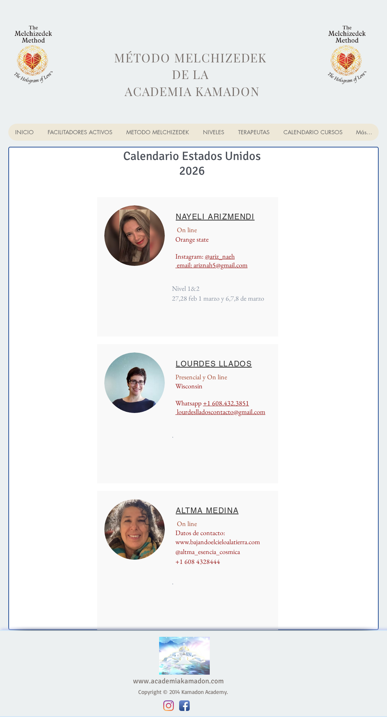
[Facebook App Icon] (184, 705)
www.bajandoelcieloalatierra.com (217, 541)
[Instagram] (168, 705)
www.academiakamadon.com (178, 681)
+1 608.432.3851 (226, 403)
